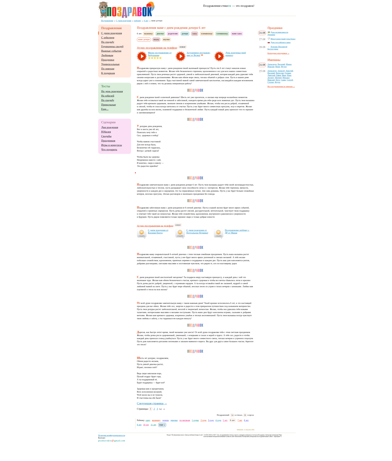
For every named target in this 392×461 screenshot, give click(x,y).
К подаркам (108, 73)
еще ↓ (162, 424)
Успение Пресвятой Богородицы (277, 48)
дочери (185, 33)
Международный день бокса (283, 39)
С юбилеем (107, 37)
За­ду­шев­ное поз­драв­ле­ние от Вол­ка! (198, 54)
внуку (156, 39)
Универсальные (110, 64)
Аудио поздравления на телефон (157, 47)
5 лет (225, 420)
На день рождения (112, 91)
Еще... (105, 109)
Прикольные (108, 104)
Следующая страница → (152, 403)
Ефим (278, 75)
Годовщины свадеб (112, 46)
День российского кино (281, 42)
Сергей (290, 80)
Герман (288, 73)
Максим (271, 67)
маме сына (237, 33)
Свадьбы (106, 136)
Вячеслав (280, 73)
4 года (218, 420)
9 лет (139, 424)
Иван (284, 75)
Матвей (278, 78)
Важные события (111, 50)
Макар (289, 64)
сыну (194, 33)
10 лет (146, 424)
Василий (281, 64)
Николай (271, 80)
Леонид (271, 78)
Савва (283, 80)
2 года (203, 420)
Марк (277, 67)
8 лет (246, 420)
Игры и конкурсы (111, 145)
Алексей (281, 71)
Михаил (286, 78)
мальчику (148, 33)
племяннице (206, 33)
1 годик (195, 420)
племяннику (222, 33)
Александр (272, 64)
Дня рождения (109, 127)
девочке (160, 33)
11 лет (153, 424)
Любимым (107, 55)
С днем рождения (111, 33)
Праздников (108, 140)
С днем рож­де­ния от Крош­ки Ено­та (158, 231)
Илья (289, 75)
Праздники (107, 59)
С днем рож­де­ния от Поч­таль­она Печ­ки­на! (197, 231)
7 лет (239, 420)
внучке (166, 39)
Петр (278, 80)
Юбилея (106, 131)
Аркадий (289, 71)
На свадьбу (107, 41)
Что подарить (109, 149)
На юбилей (107, 95)
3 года (211, 420)
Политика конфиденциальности (111, 435)
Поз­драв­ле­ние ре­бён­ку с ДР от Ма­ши (237, 231)
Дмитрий (271, 75)
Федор (284, 67)
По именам (107, 68)
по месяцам (184, 420)
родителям (173, 33)
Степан (271, 82)
